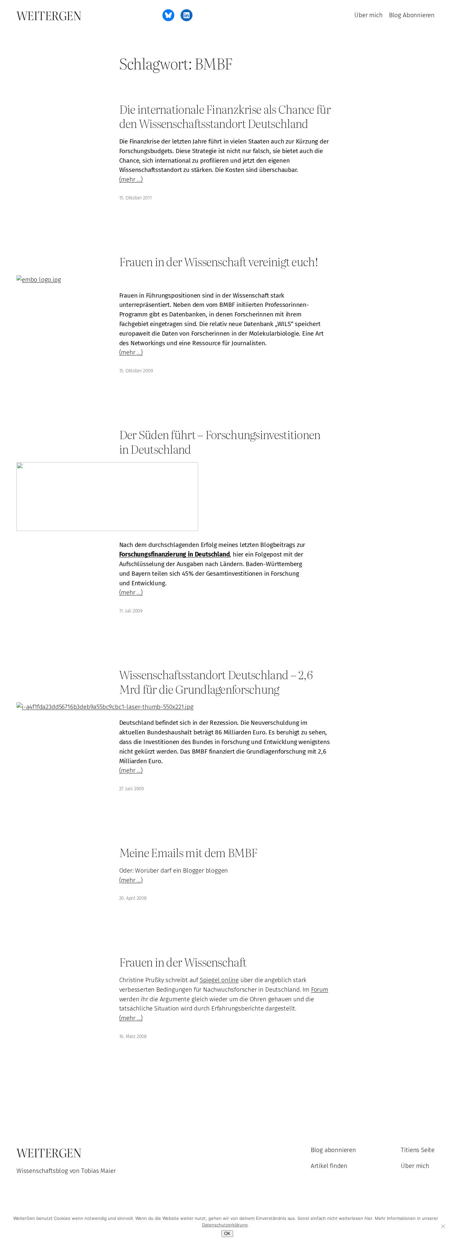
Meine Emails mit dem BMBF (188, 852)
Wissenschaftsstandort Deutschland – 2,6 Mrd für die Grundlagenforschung (216, 681)
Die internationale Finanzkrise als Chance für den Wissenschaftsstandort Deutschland (224, 116)
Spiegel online (219, 980)
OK (227, 1233)
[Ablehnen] (442, 1226)
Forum (319, 989)
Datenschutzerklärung (225, 1224)
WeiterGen (49, 15)
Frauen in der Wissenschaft (183, 962)
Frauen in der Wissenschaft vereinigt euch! (218, 261)
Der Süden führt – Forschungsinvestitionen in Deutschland (220, 441)
